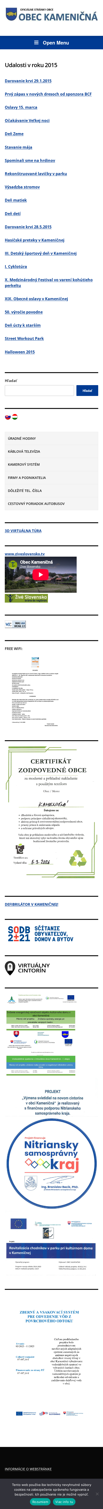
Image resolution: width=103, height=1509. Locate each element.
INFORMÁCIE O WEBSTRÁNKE (28, 1469)
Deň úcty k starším (23, 325)
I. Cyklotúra (16, 266)
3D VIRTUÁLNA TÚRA (23, 530)
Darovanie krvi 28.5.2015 (28, 226)
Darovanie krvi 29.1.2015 (28, 80)
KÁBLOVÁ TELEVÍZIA (24, 451)
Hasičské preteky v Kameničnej (34, 240)
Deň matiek (16, 200)
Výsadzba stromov (22, 187)
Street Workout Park (24, 338)
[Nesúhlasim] (97, 1493)
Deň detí (13, 213)
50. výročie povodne (24, 312)
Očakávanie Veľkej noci (27, 120)
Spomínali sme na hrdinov (30, 160)
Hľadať (11, 380)
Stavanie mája (18, 147)
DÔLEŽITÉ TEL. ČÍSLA (25, 490)
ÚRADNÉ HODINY (22, 438)
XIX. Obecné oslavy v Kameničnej (36, 298)
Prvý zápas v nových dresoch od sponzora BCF (48, 94)
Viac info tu (64, 1502)
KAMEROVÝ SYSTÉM (24, 464)
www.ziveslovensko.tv (25, 553)
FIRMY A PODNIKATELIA (27, 477)
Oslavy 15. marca (21, 107)
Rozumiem (40, 1502)
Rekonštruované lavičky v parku (36, 173)
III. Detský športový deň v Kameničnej (41, 253)
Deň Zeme (14, 133)
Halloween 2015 (20, 352)
